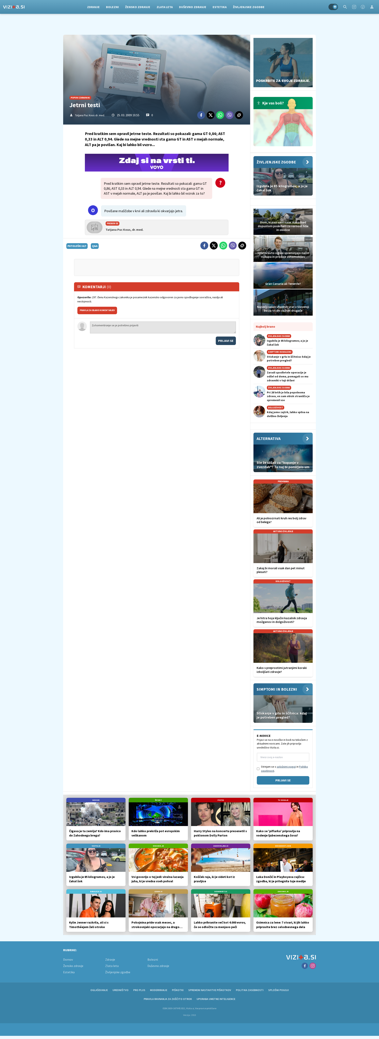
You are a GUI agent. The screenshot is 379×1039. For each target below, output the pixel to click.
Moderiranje (158, 990)
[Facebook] (363, 7)
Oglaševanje (99, 990)
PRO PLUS (139, 990)
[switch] (333, 7)
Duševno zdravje (192, 7)
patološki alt (77, 246)
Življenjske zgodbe (249, 7)
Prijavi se (226, 341)
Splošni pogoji (278, 990)
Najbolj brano (265, 326)
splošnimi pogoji (286, 766)
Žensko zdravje (137, 7)
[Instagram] (354, 7)
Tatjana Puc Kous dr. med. (90, 115)
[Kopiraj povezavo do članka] (239, 115)
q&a (95, 246)
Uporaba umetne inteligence (216, 999)
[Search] (345, 7)
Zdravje (93, 7)
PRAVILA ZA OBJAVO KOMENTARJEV (97, 310)
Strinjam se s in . (284, 769)
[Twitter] (211, 115)
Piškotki (178, 990)
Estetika (220, 7)
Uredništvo (121, 990)
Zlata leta (165, 7)
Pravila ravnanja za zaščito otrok (168, 999)
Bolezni (112, 7)
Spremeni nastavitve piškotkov (209, 990)
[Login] (372, 7)
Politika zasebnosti (250, 990)
